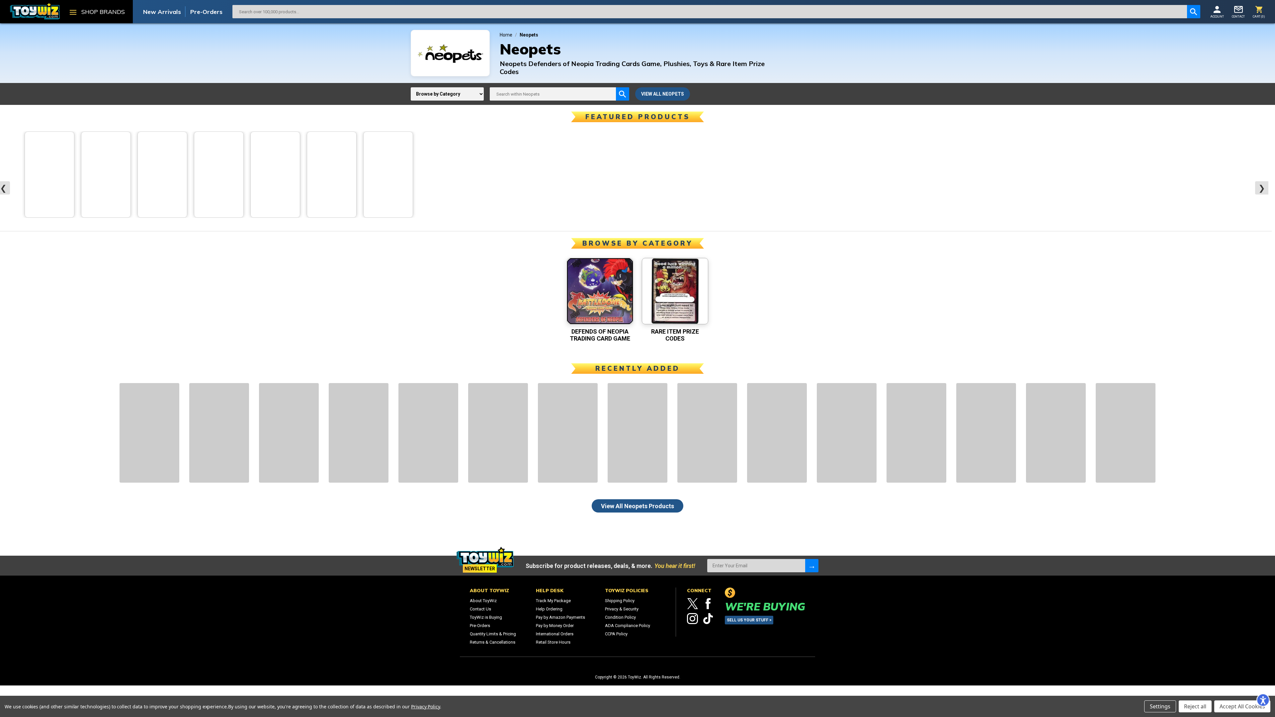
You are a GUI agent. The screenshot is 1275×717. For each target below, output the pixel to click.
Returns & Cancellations (492, 642)
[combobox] (709, 11)
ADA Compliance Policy (627, 625)
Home (506, 35)
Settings (1160, 706)
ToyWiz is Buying (486, 617)
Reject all (1195, 706)
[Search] (1193, 11)
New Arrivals (162, 12)
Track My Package (553, 600)
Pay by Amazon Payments (560, 617)
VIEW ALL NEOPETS (662, 94)
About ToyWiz (483, 600)
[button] (1263, 700)
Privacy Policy (425, 706)
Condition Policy (620, 617)
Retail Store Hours (553, 642)
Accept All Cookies (1242, 706)
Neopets (529, 35)
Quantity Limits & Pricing (493, 633)
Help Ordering (549, 608)
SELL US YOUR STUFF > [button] (749, 620)
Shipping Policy (620, 600)
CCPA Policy (616, 633)
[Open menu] (73, 13)
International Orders (554, 633)
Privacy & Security (621, 608)
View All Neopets (637, 506)
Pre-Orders (206, 12)
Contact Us (480, 608)
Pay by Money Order (555, 625)
